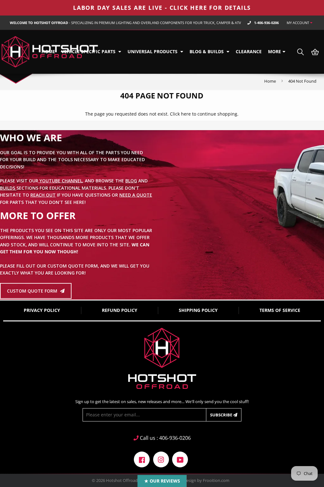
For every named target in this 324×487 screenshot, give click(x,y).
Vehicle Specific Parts (89, 51)
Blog (131, 181)
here (186, 114)
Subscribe (221, 415)
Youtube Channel (60, 181)
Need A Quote (135, 195)
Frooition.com (216, 480)
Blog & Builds (207, 51)
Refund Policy (119, 310)
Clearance (249, 51)
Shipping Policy (198, 310)
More (274, 51)
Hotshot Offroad (122, 480)
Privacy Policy (42, 310)
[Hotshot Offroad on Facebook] (142, 459)
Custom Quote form (33, 291)
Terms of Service (279, 310)
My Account (298, 22)
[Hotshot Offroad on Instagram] (161, 459)
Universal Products (153, 51)
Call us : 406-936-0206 (165, 437)
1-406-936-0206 (266, 22)
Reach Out (43, 195)
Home (48, 51)
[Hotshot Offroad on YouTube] (180, 459)
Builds (8, 188)
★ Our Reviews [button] (162, 481)
